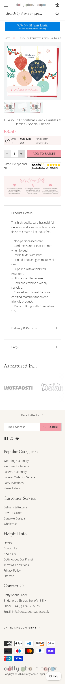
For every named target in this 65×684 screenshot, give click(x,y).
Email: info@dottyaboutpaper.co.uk (26, 612)
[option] (32, 71)
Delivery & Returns (24, 328)
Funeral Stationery (15, 472)
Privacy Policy (12, 570)
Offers (8, 543)
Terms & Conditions (16, 565)
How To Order (13, 513)
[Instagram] (11, 438)
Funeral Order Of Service (20, 477)
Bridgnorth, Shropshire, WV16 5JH (25, 601)
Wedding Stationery (16, 461)
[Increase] (21, 153)
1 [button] (29, 96)
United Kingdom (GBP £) (20, 627)
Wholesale (10, 524)
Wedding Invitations (16, 466)
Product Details (21, 213)
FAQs (15, 347)
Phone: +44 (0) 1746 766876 (22, 606)
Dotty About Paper (15, 595)
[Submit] (57, 13)
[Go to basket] (57, 5)
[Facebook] (6, 438)
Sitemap (9, 576)
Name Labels (12, 488)
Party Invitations (13, 483)
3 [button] (36, 96)
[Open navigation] (6, 5)
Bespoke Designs (14, 518)
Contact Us (11, 548)
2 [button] (32, 96)
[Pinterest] (17, 438)
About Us (10, 554)
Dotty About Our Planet (18, 559)
